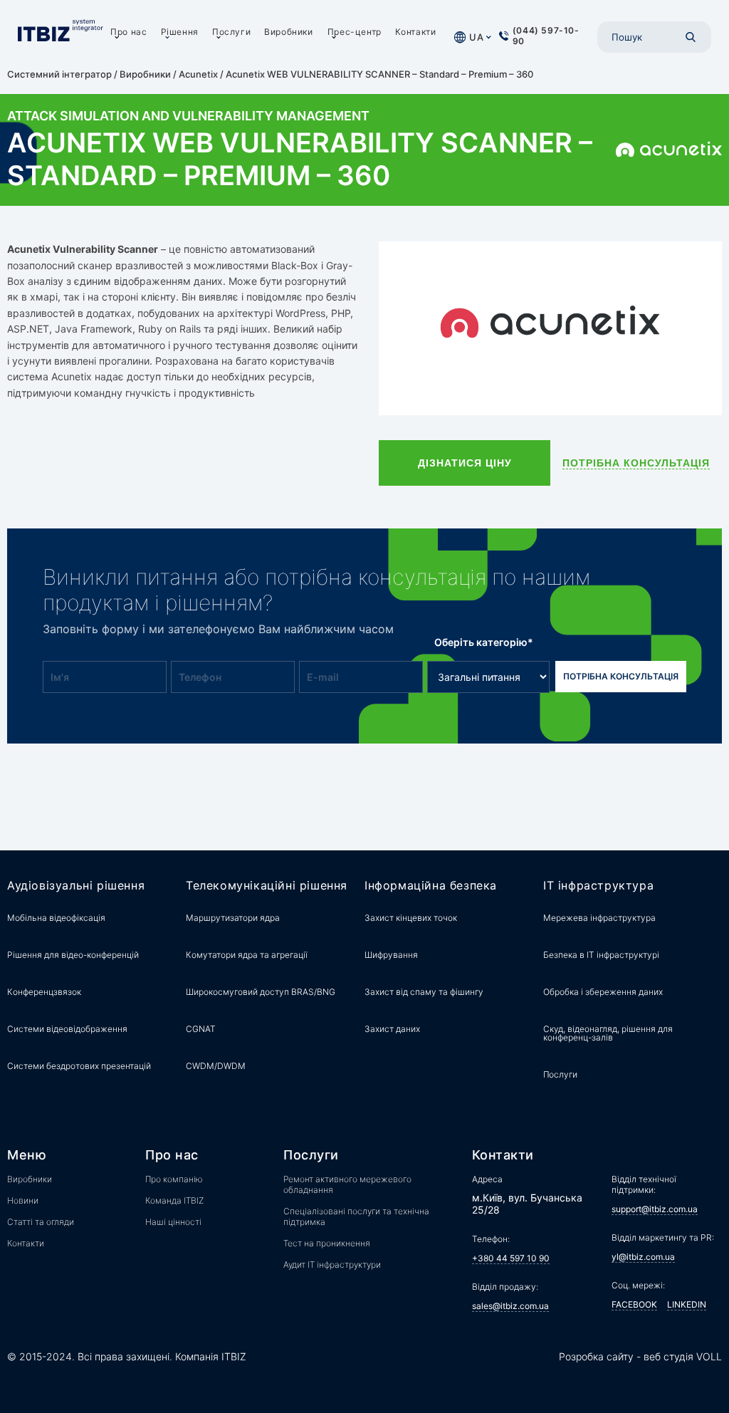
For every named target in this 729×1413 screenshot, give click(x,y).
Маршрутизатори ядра (233, 917)
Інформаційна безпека (430, 885)
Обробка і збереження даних (603, 991)
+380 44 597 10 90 (511, 1258)
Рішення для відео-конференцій (73, 954)
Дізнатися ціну (465, 463)
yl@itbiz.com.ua (643, 1256)
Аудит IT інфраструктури (332, 1264)
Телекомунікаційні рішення (266, 885)
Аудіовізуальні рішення (76, 885)
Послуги (231, 31)
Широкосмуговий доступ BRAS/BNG (260, 991)
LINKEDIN (686, 1304)
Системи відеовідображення (67, 1028)
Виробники (288, 31)
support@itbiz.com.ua (655, 1209)
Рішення (180, 31)
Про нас (128, 31)
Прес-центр (354, 31)
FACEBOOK (634, 1304)
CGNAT (201, 1028)
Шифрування (391, 954)
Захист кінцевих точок (410, 917)
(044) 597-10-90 (546, 35)
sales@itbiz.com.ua (510, 1305)
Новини (22, 1200)
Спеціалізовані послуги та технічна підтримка (356, 1216)
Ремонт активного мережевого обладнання (347, 1184)
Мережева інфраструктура (599, 917)
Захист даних (392, 1028)
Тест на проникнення (326, 1243)
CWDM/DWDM (216, 1065)
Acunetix (198, 74)
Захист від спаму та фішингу (423, 991)
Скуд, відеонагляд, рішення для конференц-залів (608, 1033)
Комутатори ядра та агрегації (247, 954)
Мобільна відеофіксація (56, 917)
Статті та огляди (40, 1221)
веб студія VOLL (683, 1356)
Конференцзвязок (44, 991)
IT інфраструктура (598, 885)
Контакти (415, 31)
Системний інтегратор (59, 74)
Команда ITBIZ (174, 1200)
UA (476, 37)
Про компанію (174, 1179)
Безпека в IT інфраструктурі (601, 954)
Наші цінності (173, 1221)
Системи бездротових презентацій (79, 1065)
